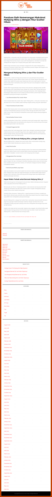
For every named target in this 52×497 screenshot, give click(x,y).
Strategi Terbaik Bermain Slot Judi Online (13, 281)
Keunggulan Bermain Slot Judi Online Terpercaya (15, 271)
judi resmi (5, 252)
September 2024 (8, 395)
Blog (10, 216)
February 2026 (7, 341)
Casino (5, 293)
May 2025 (6, 370)
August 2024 (7, 399)
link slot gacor (6, 259)
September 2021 (8, 473)
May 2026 (6, 331)
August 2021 (7, 476)
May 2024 (6, 408)
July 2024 (6, 402)
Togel (33, 216)
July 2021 (6, 479)
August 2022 (7, 444)
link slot (4, 257)
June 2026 (6, 328)
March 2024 (7, 415)
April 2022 (6, 450)
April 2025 (6, 373)
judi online (5, 250)
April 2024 (6, 412)
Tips (30, 216)
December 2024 (8, 386)
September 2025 (8, 357)
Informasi (13, 216)
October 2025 (7, 354)
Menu (27, 12)
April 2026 (6, 334)
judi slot (4, 254)
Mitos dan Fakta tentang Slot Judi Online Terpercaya (16, 277)
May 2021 (6, 486)
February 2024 (7, 418)
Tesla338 (5, 235)
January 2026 (7, 344)
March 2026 (7, 337)
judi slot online (6, 255)
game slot (5, 247)
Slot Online (27, 216)
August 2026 (7, 325)
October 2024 (7, 392)
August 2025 (7, 360)
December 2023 (8, 424)
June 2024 (6, 405)
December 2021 (8, 463)
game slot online (6, 249)
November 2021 (8, 466)
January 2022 (7, 460)
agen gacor (5, 244)
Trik (35, 216)
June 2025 (6, 366)
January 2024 (7, 421)
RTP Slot (22, 216)
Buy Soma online (26, 5)
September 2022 (8, 440)
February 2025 (7, 379)
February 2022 (7, 457)
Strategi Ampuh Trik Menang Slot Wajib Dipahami (15, 268)
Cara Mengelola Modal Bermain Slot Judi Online (15, 274)
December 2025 (8, 347)
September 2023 (8, 428)
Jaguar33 (5, 233)
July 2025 (6, 363)
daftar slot (5, 246)
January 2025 (7, 383)
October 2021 (7, 469)
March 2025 (7, 376)
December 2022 (8, 434)
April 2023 (6, 431)
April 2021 (6, 489)
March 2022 (7, 453)
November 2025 (8, 350)
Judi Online (18, 216)
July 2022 (6, 447)
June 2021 (6, 482)
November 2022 (8, 437)
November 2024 (8, 389)
